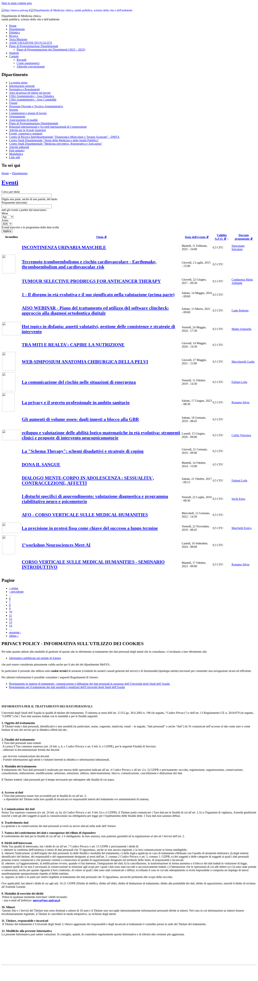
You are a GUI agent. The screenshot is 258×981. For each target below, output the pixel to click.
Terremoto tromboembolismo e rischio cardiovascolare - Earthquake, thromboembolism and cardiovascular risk (89, 264)
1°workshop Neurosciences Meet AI (56, 544)
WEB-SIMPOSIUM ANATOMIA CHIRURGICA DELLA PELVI (85, 361)
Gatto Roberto (240, 310)
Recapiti (21, 59)
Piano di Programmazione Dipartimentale (33, 46)
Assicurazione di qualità (23, 120)
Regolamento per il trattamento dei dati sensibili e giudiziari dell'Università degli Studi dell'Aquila (67, 687)
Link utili (14, 157)
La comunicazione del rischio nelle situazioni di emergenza (79, 382)
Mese (5, 213)
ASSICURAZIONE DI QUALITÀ (30, 42)
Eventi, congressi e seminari (25, 133)
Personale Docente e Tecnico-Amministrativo (36, 106)
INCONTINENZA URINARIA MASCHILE (64, 247)
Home (12, 25)
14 (10, 625)
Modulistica (16, 153)
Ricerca (13, 36)
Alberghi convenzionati (31, 66)
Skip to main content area (17, 3)
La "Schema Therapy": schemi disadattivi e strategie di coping (83, 451)
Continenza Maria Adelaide (242, 281)
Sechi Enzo (238, 498)
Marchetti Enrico (242, 528)
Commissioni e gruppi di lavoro (28, 113)
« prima (13, 588)
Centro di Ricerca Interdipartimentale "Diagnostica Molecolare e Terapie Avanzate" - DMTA (64, 136)
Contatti (14, 56)
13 (10, 622)
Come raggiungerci (28, 63)
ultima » (14, 635)
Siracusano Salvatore (238, 247)
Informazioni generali (22, 86)
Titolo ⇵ (101, 237)
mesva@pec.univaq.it (46, 900)
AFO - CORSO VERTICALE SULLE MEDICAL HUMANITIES (85, 514)
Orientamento (17, 116)
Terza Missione (18, 39)
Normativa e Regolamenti (24, 89)
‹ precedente (16, 591)
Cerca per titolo (11, 191)
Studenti (14, 53)
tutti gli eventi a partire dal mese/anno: (24, 210)
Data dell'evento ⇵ (197, 237)
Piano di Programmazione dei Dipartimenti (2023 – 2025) (51, 49)
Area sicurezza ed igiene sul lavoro (30, 92)
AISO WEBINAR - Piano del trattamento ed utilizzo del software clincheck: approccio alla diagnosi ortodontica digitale (95, 310)
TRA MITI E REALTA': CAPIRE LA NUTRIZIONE (73, 344)
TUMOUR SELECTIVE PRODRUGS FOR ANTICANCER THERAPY (91, 281)
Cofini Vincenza (241, 435)
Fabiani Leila (239, 382)
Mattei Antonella (241, 329)
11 (10, 615)
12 (10, 618)
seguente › (15, 632)
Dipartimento (17, 29)
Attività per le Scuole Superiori (27, 130)
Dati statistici (16, 150)
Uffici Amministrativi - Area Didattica (31, 96)
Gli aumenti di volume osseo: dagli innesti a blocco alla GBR (80, 419)
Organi (13, 103)
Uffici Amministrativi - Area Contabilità (32, 99)
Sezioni (13, 109)
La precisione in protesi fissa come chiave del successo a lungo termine (90, 528)
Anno (5, 220)
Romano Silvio (241, 402)
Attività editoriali (19, 147)
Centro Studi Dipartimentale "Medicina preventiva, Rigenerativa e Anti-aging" (55, 143)
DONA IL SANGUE (41, 464)
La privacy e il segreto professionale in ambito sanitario (76, 402)
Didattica (14, 32)
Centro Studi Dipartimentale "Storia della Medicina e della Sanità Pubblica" (54, 140)
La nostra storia (18, 82)
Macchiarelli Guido (243, 361)
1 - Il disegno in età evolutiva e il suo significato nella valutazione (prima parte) (98, 294)
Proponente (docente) (14, 202)
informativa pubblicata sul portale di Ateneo (35, 658)
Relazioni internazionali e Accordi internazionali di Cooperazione (48, 126)
